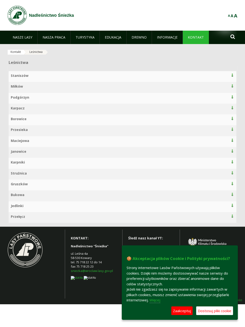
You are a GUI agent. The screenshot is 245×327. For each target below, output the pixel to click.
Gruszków (19, 184)
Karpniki (18, 162)
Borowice (19, 119)
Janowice (18, 151)
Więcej (155, 300)
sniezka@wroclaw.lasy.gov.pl (92, 271)
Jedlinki (17, 205)
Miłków (17, 86)
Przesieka (19, 129)
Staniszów (19, 75)
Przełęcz (18, 216)
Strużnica (19, 173)
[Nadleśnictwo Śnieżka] (17, 15)
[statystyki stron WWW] (77, 278)
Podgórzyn (20, 97)
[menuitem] (22, 37)
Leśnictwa (36, 52)
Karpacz (18, 108)
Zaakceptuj (182, 310)
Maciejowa (20, 140)
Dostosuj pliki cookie (214, 310)
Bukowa (17, 194)
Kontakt (16, 52)
